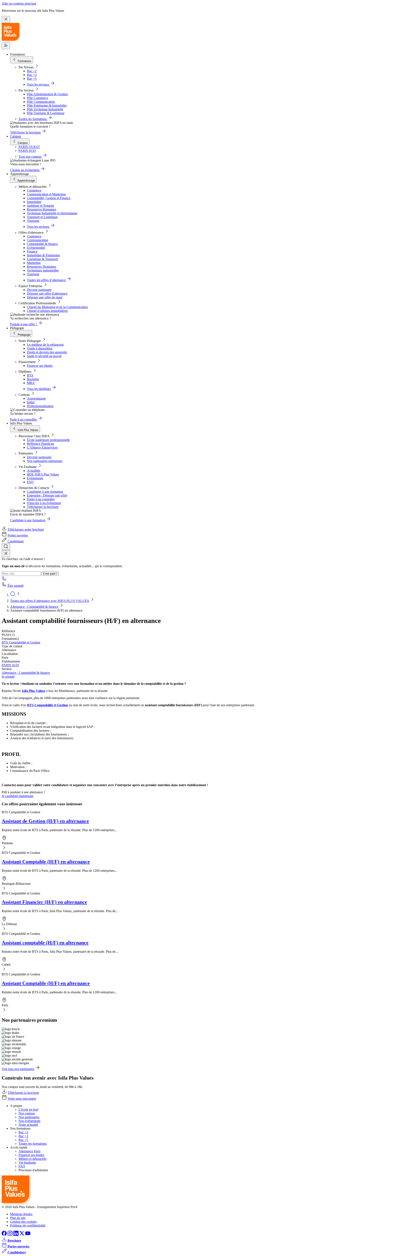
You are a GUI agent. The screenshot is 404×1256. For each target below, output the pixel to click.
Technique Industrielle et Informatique (52, 213)
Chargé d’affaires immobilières (47, 311)
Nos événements (29, 1121)
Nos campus (27, 1113)
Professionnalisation (40, 406)
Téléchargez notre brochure (26, 529)
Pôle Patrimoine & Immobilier (47, 105)
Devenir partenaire (39, 289)
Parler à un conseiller (41, 499)
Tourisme (33, 221)
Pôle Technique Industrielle (45, 109)
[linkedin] (16, 1234)
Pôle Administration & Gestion (47, 94)
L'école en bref (28, 1109)
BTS (30, 375)
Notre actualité (28, 1124)
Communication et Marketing (46, 194)
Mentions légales (21, 1214)
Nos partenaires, (29, 1117)
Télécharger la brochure (42, 507)
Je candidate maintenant (17, 796)
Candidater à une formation (45, 491)
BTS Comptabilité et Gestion (21, 642)
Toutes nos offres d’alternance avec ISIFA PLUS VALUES (50, 601)
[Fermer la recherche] (6, 553)
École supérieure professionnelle (48, 440)
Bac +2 (32, 71)
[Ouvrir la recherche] (6, 546)
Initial (31, 402)
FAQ (30, 482)
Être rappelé (16, 585)
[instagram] (10, 1234)
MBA (31, 383)
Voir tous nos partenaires (18, 1069)
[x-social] (22, 1234)
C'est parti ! (50, 573)
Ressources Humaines (41, 209)
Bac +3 (32, 75)
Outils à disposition (39, 348)
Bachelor (33, 379)
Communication (37, 240)
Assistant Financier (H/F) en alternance (44, 902)
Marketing (34, 263)
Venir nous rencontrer (22, 1098)
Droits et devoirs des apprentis (47, 352)
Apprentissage (36, 398)
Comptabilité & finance (42, 244)
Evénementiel (36, 247)
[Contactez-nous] (4, 580)
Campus (15, 136)
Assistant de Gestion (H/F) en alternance (45, 821)
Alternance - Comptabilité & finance (34, 606)
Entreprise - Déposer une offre (47, 495)
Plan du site (17, 1218)
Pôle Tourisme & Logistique (45, 113)
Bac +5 (32, 78)
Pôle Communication (41, 101)
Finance (32, 251)
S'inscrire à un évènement (44, 503)
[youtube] (27, 1234)
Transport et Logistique (42, 217)
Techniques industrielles (43, 270)
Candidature (16, 541)
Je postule (8, 676)
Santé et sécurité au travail (44, 356)
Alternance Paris (29, 1151)
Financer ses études (40, 365)
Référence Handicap (40, 443)
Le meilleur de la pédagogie (45, 344)
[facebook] (5, 1234)
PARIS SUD (10, 665)
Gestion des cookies (23, 1221)
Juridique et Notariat (40, 205)
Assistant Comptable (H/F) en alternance (46, 861)
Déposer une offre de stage (44, 297)
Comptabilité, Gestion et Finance (48, 198)
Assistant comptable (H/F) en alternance (45, 942)
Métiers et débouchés (33, 1159)
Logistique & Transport (42, 259)
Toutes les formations (33, 1143)
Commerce (34, 190)
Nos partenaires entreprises (44, 461)
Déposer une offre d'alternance (47, 293)
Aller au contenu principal (19, 3)
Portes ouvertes (18, 535)
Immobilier (34, 202)
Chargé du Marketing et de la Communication (57, 307)
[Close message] (6, 19)
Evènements (35, 478)
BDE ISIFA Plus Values (43, 474)
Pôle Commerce (37, 98)
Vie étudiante (27, 1162)
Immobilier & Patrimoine (43, 255)
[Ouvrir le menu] (6, 45)
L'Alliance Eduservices (42, 447)
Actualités (33, 470)
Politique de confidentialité (27, 1225)
